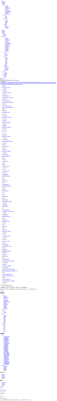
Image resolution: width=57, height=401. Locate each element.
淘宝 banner (11, 80)
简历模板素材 (6, 350)
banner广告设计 (7, 42)
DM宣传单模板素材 (6, 343)
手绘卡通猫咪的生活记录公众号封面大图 (8, 211)
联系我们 (3, 375)
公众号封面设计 (7, 8)
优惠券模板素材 (6, 347)
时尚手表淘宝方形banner (5, 146)
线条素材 (5, 367)
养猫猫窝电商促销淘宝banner (6, 216)
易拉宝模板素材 (6, 348)
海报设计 (6, 6)
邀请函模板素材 (6, 339)
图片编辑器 (4, 328)
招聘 (7, 80)
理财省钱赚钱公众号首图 (5, 221)
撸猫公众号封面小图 (14, 82)
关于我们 (3, 376)
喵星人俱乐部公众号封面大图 (6, 151)
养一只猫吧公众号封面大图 (6, 236)
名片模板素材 (6, 341)
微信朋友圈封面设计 (8, 44)
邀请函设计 (7, 7)
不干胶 (5, 317)
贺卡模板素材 (6, 360)
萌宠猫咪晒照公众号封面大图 (6, 127)
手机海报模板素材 (6, 338)
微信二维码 (14, 80)
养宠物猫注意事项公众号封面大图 (7, 201)
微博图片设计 (6, 304)
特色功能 (3, 4)
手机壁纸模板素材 (6, 340)
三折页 (5, 320)
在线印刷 (3, 32)
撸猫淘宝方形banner (5, 83)
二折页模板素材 (6, 345)
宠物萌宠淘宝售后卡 (5, 196)
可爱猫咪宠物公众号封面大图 (6, 122)
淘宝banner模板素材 (6, 353)
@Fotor (3, 396)
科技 (5, 80)
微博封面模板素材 (6, 364)
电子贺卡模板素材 (6, 359)
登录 (1, 78)
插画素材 (5, 368)
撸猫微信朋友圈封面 (15, 84)
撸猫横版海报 (39, 83)
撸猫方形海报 (19, 82)
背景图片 (5, 312)
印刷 (2, 313)
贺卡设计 (6, 41)
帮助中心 (3, 374)
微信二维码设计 (7, 43)
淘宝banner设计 (6, 303)
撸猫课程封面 (44, 83)
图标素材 (5, 369)
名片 (18, 80)
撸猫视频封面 (48, 83)
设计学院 (3, 3)
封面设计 (6, 45)
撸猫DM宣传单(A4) (50, 82)
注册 (3, 78)
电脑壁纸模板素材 (6, 356)
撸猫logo (14, 83)
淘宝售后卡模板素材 (7, 354)
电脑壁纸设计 (6, 306)
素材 (2, 309)
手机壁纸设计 (6, 308)
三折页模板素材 (6, 344)
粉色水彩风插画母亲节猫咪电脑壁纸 (7, 107)
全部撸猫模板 (2, 82)
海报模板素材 (6, 337)
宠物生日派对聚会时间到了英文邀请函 (7, 102)
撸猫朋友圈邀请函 (28, 82)
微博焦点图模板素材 (7, 363)
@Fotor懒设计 (4, 390)
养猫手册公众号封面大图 (5, 166)
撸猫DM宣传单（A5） (43, 82)
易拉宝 (5, 319)
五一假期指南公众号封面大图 (6, 92)
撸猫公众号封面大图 (8, 82)
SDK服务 (3, 385)
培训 (4, 80)
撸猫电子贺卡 (35, 83)
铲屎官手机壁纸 (4, 226)
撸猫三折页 (20, 83)
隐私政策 (3, 378)
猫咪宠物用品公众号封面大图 (6, 136)
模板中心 (5, 34)
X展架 (5, 321)
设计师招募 (3, 2)
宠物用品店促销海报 (5, 206)
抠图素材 (5, 370)
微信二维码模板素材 (7, 361)
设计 (4, 5)
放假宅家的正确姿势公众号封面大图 (7, 97)
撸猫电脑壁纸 (9, 84)
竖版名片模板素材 (6, 342)
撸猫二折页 (24, 83)
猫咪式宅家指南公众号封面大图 (6, 117)
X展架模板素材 (6, 349)
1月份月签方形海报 (5, 161)
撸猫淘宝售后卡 (10, 83)
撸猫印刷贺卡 (31, 83)
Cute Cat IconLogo (4, 131)
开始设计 (3, 30)
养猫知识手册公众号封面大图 (6, 231)
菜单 (4, 322)
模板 (2, 335)
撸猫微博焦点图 (20, 84)
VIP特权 (3, 384)
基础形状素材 (6, 366)
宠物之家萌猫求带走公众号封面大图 (7, 141)
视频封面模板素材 (6, 358)
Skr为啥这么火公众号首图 (6, 241)
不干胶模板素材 (6, 351)
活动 (8, 80)
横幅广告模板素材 (6, 352)
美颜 (4, 326)
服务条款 (3, 377)
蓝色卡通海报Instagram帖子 (6, 112)
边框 (4, 311)
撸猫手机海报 (23, 82)
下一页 (5, 284)
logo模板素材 (6, 357)
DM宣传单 (5, 315)
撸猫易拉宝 (35, 82)
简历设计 (5, 307)
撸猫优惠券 (27, 83)
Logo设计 (5, 305)
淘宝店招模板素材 (6, 355)
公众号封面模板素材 (7, 336)
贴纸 (4, 310)
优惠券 (5, 316)
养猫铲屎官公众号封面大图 (6, 87)
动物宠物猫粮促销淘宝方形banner (7, 246)
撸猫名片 (17, 83)
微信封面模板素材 (6, 362)
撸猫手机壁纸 (52, 83)
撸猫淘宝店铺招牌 (4, 84)
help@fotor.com (4, 398)
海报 (17, 80)
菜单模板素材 (6, 346)
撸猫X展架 (38, 82)
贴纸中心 (5, 35)
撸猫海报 (32, 82)
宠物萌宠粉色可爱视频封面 (6, 156)
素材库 (3, 1)
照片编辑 (3, 31)
